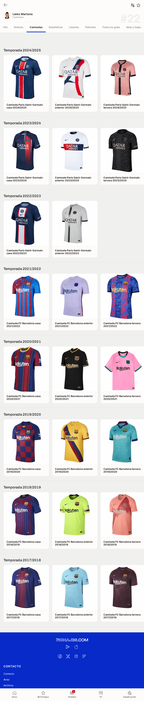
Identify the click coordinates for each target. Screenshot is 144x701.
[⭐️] (138, 5)
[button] (26, 77)
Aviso (6, 679)
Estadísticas (56, 27)
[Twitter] (68, 656)
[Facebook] (60, 656)
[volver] (6, 5)
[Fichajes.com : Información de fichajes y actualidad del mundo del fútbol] (72, 640)
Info (5, 27)
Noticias (18, 27)
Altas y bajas (133, 27)
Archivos (8, 685)
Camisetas (36, 27)
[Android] (68, 646)
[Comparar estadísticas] (133, 5)
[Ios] (76, 646)
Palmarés (90, 27)
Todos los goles (111, 27)
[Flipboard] (84, 656)
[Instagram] (76, 656)
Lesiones (74, 27)
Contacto (9, 673)
